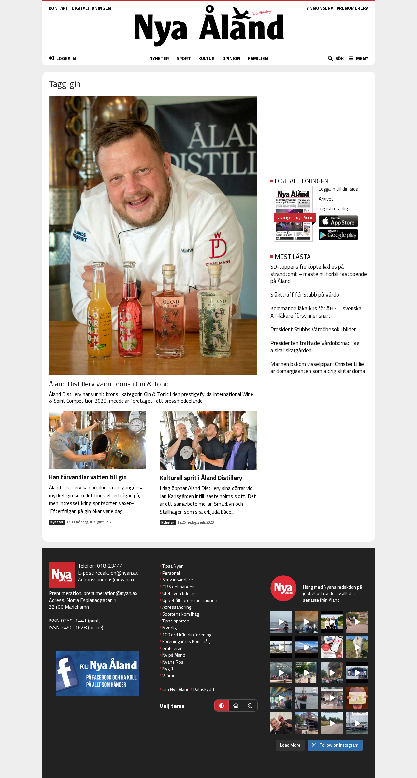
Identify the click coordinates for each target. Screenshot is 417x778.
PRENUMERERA (352, 8)
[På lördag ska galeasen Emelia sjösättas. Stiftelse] (306, 723)
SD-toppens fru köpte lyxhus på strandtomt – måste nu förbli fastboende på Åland (318, 273)
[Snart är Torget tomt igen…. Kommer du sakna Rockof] (306, 673)
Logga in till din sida (338, 189)
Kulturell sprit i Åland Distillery (201, 477)
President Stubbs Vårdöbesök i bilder (313, 329)
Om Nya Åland (176, 689)
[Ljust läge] (236, 705)
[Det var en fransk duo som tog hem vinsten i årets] (281, 647)
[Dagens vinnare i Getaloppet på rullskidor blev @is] (332, 723)
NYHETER (159, 58)
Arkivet (326, 198)
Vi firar (168, 675)
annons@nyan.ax (115, 579)
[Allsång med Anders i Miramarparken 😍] (357, 673)
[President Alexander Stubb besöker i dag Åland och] (357, 622)
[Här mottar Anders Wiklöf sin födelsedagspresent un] (281, 698)
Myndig (169, 627)
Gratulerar (172, 648)
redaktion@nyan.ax (117, 572)
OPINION (231, 58)
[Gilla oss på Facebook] (98, 673)
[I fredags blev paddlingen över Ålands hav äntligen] (281, 622)
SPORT (184, 58)
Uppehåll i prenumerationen (189, 600)
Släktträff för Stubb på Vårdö (304, 295)
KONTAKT (58, 8)
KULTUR (206, 58)
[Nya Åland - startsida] (209, 48)
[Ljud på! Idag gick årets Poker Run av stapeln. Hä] (357, 723)
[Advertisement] (319, 119)
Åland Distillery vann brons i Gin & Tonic (109, 383)
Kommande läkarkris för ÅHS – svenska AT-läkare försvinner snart (316, 312)
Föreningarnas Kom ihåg (186, 641)
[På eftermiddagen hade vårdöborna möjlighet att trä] (332, 622)
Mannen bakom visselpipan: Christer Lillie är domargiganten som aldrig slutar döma (317, 367)
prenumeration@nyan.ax (110, 593)
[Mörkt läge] (250, 705)
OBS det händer (178, 586)
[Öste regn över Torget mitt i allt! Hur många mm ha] (332, 698)
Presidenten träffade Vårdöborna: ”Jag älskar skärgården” (315, 346)
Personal (171, 572)
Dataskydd (203, 689)
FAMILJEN (258, 58)
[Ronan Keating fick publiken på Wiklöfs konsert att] (332, 673)
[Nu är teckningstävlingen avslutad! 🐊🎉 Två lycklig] (357, 698)
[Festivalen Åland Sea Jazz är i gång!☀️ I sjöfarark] (306, 622)
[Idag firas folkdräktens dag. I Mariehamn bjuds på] (281, 673)
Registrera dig (333, 208)
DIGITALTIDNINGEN (91, 8)
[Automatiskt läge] (221, 705)
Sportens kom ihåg (180, 613)
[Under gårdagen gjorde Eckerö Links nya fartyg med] (306, 647)
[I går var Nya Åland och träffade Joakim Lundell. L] (281, 723)
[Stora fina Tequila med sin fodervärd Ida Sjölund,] (357, 647)
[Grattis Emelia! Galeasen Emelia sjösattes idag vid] (306, 698)
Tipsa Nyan (173, 565)
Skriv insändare (177, 579)
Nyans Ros (172, 661)
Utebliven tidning (178, 593)
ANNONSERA (320, 8)
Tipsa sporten (175, 620)
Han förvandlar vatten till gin (88, 477)
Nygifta (169, 668)
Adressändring (176, 607)
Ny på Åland (173, 654)
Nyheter (56, 522)
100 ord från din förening (186, 634)
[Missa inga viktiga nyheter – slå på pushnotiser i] (332, 647)
